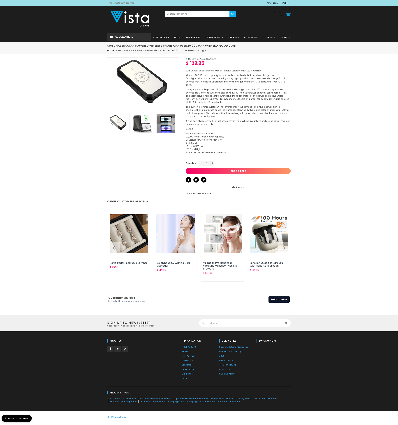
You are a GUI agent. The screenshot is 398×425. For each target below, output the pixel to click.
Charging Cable (176, 401)
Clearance (235, 401)
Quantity (191, 163)
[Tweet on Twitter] (196, 180)
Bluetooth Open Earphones (123, 401)
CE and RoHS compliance (152, 401)
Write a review (279, 299)
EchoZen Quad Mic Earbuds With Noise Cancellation (266, 264)
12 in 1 (109, 398)
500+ (117, 398)
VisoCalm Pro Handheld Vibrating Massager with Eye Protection (220, 265)
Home (110, 50)
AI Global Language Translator (155, 398)
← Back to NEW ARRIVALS (197, 193)
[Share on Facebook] (188, 180)
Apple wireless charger (222, 398)
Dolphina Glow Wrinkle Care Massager (173, 264)
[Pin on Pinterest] (203, 180)
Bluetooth (272, 398)
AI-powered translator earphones (190, 398)
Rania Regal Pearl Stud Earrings (129, 263)
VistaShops (120, 417)
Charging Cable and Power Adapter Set (207, 401)
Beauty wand (243, 398)
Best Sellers (259, 398)
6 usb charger (130, 398)
